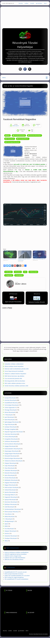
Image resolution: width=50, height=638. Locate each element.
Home (5, 86)
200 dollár (9, 272)
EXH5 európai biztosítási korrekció (14, 574)
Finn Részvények (9, 528)
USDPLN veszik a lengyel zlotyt (13, 556)
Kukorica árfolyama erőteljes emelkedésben (17, 552)
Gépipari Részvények (10, 531)
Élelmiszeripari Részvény (11, 511)
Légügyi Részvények (10, 446)
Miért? (45, 3)
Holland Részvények (10, 490)
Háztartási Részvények (11, 536)
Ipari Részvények (9, 417)
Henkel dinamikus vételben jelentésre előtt (16, 386)
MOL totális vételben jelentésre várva (15, 383)
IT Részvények (10, 139)
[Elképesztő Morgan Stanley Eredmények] (25, 254)
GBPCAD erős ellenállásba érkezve (14, 559)
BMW (6, 526)
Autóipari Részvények (10, 427)
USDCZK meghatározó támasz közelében (16, 554)
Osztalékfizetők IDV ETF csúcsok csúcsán (16, 572)
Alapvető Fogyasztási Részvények (14, 431)
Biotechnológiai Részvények (12, 458)
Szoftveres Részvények (11, 441)
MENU (4, 77)
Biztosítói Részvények (10, 473)
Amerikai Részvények (19, 135)
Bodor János (16, 125)
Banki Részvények (9, 419)
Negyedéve (9, 275)
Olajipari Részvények (10, 463)
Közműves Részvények (11, 502)
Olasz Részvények (9, 468)
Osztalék (32, 3)
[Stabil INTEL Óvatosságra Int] (39, 254)
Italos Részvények (9, 475)
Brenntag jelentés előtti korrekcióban (15, 381)
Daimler (7, 533)
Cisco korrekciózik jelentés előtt (13, 378)
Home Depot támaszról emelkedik (14, 371)
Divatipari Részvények (11, 538)
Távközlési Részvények (11, 470)
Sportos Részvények (10, 492)
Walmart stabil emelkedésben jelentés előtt (17, 369)
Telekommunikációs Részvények (13, 461)
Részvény (21, 3)
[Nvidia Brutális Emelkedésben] (10, 254)
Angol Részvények (9, 424)
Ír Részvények (8, 519)
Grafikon (26, 3)
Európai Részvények (10, 398)
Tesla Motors (8, 514)
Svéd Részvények (9, 507)
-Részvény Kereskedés (43, 634)
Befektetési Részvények (11, 480)
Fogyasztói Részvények (11, 497)
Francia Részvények (10, 436)
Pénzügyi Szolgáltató (10, 429)
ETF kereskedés (10, 567)
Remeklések (19, 275)
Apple (6, 524)
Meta (11, 86)
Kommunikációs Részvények (12, 444)
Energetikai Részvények (11, 439)
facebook (18, 272)
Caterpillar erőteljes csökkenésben (14, 364)
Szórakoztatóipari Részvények (13, 509)
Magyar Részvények (10, 485)
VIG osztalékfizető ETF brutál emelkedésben (16, 579)
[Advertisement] (25, 16)
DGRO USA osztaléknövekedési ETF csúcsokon (17, 575)
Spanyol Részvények (10, 499)
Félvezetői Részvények (11, 456)
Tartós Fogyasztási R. (10, 407)
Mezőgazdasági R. (9, 521)
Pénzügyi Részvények (10, 410)
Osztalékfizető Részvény (11, 402)
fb (25, 272)
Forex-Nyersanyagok (12, 548)
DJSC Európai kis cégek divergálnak (14, 577)
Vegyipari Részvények (10, 482)
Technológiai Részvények (13, 142)
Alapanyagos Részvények (11, 451)
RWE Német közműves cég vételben (14, 376)
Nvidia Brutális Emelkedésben (9, 259)
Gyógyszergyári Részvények (12, 453)
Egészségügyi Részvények (11, 422)
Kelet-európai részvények (11, 487)
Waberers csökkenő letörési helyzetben (15, 373)
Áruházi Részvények (10, 478)
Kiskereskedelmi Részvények (12, 448)
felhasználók (34, 272)
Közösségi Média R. (23, 139)
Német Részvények (10, 412)
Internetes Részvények (35, 135)
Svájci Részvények (9, 465)
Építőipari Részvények (11, 504)
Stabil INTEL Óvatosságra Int (39, 259)
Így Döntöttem (39, 3)
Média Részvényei (9, 516)
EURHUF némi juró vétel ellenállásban (15, 557)
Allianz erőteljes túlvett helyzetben (14, 366)
